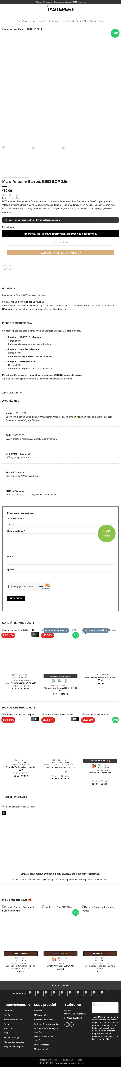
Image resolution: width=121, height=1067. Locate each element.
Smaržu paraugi (11, 1037)
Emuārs (7, 1015)
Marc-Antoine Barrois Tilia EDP (60, 767)
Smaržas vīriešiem (72, 21)
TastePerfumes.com (13, 1019)
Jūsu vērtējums (15, 519)
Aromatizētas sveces (43, 1019)
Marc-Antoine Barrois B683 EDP (21, 683)
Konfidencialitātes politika (49, 1060)
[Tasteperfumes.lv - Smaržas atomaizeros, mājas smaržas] (60, 9)
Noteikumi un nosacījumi (72, 1060)
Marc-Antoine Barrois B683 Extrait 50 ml (100, 679)
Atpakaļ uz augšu (60, 985)
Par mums (8, 1010)
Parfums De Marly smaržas (46, 1024)
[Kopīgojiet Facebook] (5, 267)
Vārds (10, 556)
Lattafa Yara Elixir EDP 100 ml (60, 966)
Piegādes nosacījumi (13, 1046)
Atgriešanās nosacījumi (15, 1042)
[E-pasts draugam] (10, 267)
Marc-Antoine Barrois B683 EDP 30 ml (60, 689)
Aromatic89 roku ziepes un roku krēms (100, 967)
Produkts (8, 1024)
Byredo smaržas (41, 1045)
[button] (4, 9)
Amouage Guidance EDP (100, 773)
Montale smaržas (42, 1049)
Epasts (11, 570)
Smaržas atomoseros (49, 21)
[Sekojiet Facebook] (66, 1024)
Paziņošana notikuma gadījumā (60, 253)
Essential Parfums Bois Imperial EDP (20, 768)
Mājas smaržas (41, 1015)
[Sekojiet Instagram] (71, 1024)
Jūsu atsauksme (16, 531)
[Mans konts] (109, 10)
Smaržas (38, 1010)
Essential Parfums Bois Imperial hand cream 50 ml (20, 967)
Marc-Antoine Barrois (94, 21)
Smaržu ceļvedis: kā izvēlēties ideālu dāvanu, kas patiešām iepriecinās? (60, 874)
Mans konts (9, 1028)
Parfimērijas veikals (26, 21)
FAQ (6, 1033)
